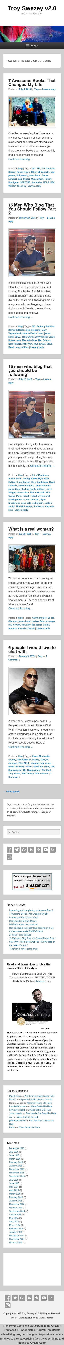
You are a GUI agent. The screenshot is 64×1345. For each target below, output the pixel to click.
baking (26, 478)
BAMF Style (37, 478)
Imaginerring (37, 763)
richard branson (31, 499)
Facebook (9, 850)
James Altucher (43, 485)
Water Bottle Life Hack (41, 1106)
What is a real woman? (31, 529)
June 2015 (14, 1183)
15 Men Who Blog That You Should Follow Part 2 (32, 209)
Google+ (24, 850)
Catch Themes (46, 1317)
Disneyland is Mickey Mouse (23, 921)
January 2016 (15, 1166)
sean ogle (26, 503)
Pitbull (26, 496)
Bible (33, 172)
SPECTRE (25, 182)
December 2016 (16, 1148)
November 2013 (16, 1239)
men (18, 340)
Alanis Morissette (41, 756)
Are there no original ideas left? (39, 1096)
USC (52, 182)
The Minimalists (24, 506)
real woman (14, 625)
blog (20, 168)
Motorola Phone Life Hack (39, 1103)
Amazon (40, 981)
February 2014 (16, 1228)
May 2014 (14, 1218)
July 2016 (13, 1152)
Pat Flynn (27, 344)
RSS (53, 850)
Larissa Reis (38, 621)
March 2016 (14, 1159)
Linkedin (31, 850)
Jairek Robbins (26, 485)
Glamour (12, 621)
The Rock (46, 770)
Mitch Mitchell (37, 492)
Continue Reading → (20, 159)
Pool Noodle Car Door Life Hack (41, 1113)
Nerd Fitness (14, 344)
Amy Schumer (39, 618)
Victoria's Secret (26, 628)
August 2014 (15, 1214)
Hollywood (21, 175)
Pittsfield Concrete (18, 1106)
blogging (36, 330)
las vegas (50, 621)
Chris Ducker (23, 482)
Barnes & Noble (16, 330)
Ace (11, 1117)
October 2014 (15, 1207)
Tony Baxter (14, 773)
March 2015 (14, 1194)
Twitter (17, 850)
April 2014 (14, 1221)
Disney (35, 759)
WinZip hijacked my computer (23, 924)
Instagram (9, 857)
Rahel (12, 1127)
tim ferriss (37, 182)
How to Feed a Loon (33, 333)
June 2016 (14, 1155)
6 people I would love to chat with (32, 649)
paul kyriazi (24, 179)
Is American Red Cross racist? (23, 917)
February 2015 (16, 1197)
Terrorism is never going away (23, 949)
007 (33, 168)
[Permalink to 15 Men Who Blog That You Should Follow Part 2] (32, 278)
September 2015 (17, 1176)
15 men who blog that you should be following (30, 370)
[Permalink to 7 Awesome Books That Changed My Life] (32, 129)
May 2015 (14, 1187)
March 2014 (14, 1225)
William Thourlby (17, 186)
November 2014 (16, 1204)
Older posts (11, 791)
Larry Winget (40, 337)
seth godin (37, 503)
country (12, 759)
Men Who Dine (29, 340)
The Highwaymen (31, 770)
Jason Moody (15, 1113)
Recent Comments (17, 1091)
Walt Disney (28, 773)
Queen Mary (37, 179)
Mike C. (13, 1099)
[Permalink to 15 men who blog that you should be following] (32, 440)
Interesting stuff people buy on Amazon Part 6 (31, 910)
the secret (37, 625)
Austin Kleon (23, 172)
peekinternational (17, 1120)
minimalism (23, 492)
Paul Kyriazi (15, 1096)
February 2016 (16, 1162)
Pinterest (38, 850)
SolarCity (38, 766)
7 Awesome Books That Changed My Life (32, 82)
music (29, 766)
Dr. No (51, 618)
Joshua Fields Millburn (33, 489)
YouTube (45, 850)
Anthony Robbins (45, 326)
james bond (35, 175)
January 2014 (15, 1232)
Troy (36, 89)
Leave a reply (49, 89)
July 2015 (13, 1180)
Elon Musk (24, 763)
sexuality (26, 625)
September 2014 (17, 1211)
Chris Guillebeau (39, 482)
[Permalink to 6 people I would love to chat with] (32, 716)
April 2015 (14, 1190)
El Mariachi (43, 172)
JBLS (17, 337)
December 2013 (16, 1235)
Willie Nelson (41, 773)
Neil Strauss (44, 340)
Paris (18, 496)
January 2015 (15, 1200)
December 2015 (16, 1169)
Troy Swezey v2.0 (32, 8)
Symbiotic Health (17, 1110)
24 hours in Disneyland (20, 935)
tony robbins (22, 347)
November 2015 (16, 1172)
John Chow (27, 337)
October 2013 (15, 1242)
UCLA (46, 182)
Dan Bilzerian (24, 759)
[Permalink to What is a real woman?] (32, 574)
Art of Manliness (40, 475)
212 (38, 168)
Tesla (46, 766)
